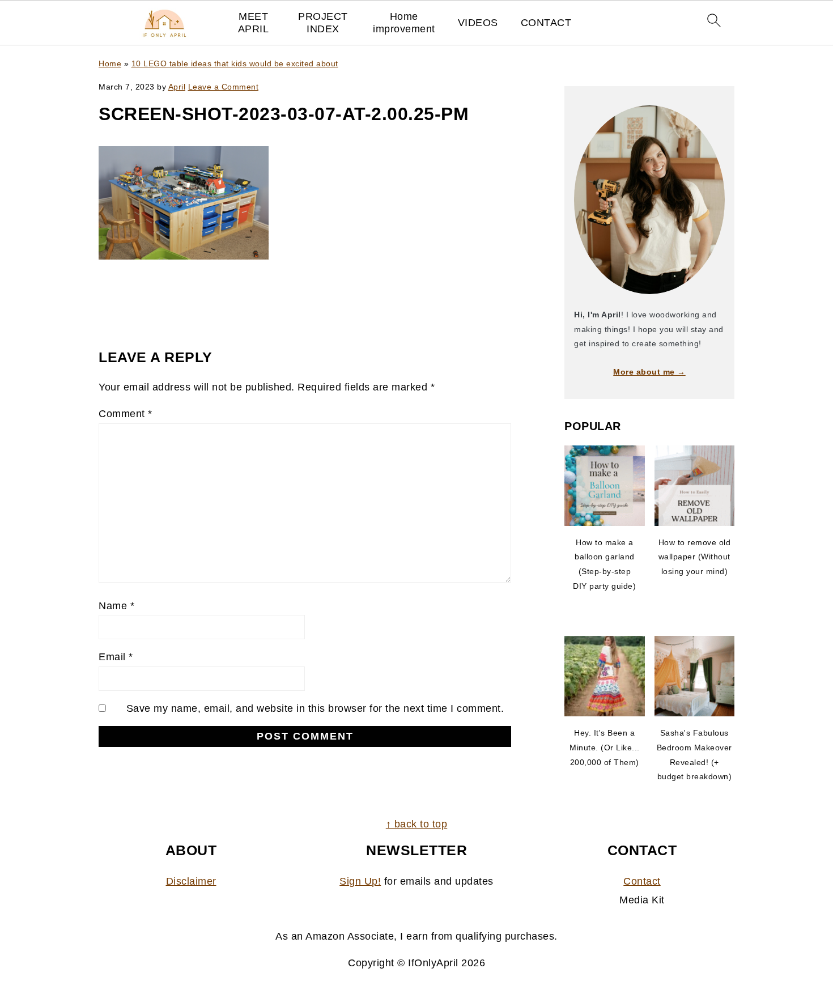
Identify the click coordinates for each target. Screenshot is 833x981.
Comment (125, 413)
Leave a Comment (223, 86)
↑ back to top (417, 824)
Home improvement (404, 23)
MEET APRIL (253, 23)
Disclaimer (191, 881)
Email (116, 657)
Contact (642, 881)
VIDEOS (478, 22)
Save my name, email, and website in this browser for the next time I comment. (315, 708)
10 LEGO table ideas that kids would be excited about (234, 63)
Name (116, 605)
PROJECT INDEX (323, 23)
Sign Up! (360, 881)
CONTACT (546, 22)
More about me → (649, 371)
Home (110, 63)
